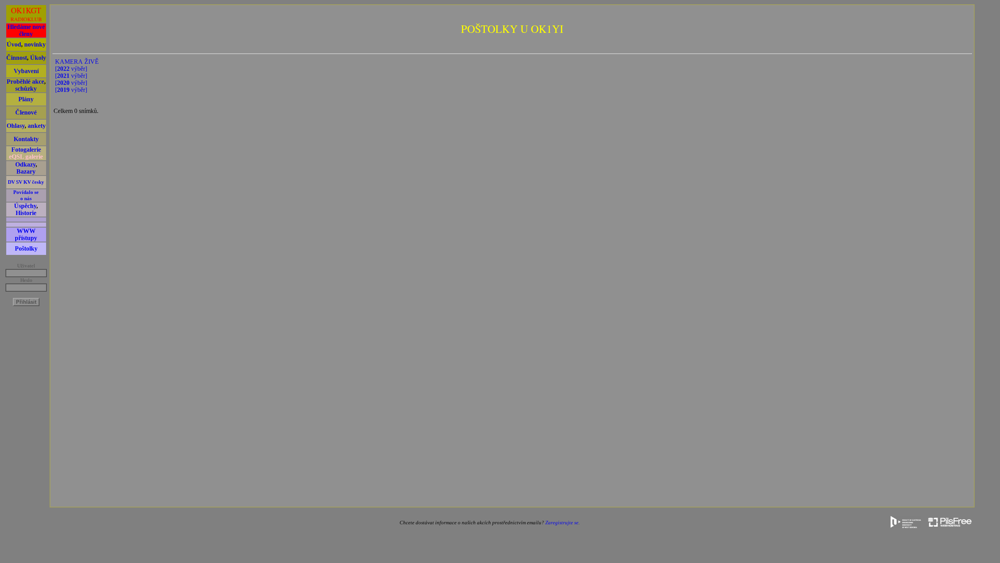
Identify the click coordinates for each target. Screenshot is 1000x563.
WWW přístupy (26, 234)
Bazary (26, 171)
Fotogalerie (26, 149)
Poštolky (26, 248)
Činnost (16, 57)
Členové (26, 112)
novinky (35, 44)
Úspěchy (25, 206)
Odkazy (25, 164)
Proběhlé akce (25, 81)
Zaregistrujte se (562, 522)
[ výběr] (71, 68)
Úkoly (38, 57)
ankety (37, 125)
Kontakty (26, 139)
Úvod (14, 44)
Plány (26, 99)
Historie (26, 213)
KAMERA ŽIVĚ (77, 61)
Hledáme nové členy (26, 30)
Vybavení (26, 71)
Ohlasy (16, 125)
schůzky (26, 88)
